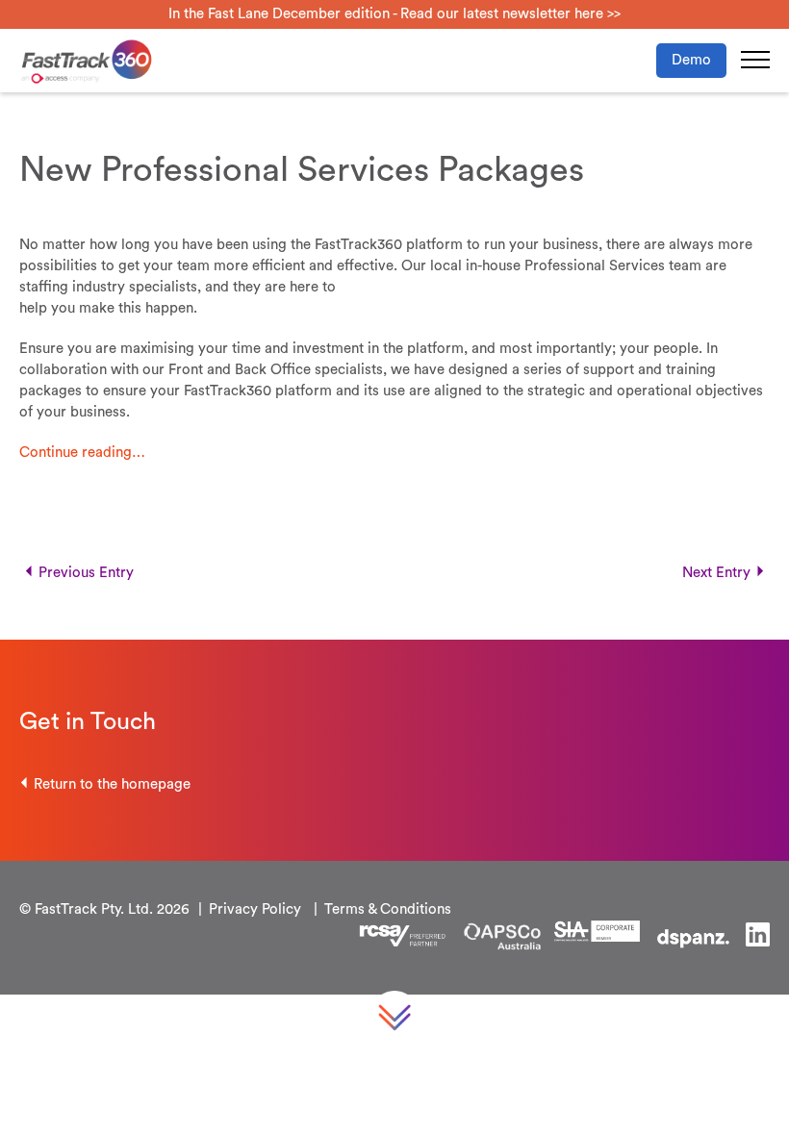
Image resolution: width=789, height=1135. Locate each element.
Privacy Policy (255, 909)
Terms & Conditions (387, 909)
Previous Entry (86, 573)
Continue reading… (82, 452)
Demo (691, 60)
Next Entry (716, 573)
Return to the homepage (112, 784)
